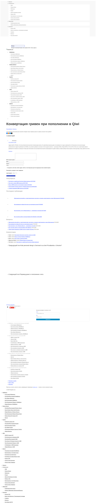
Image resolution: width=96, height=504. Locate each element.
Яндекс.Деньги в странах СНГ (16, 73)
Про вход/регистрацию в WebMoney (17, 55)
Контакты (11, 384)
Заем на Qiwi (13, 339)
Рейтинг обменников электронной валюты (18, 24)
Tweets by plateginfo (10, 304)
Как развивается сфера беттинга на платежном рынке (21, 224)
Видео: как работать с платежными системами (19, 30)
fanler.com (35, 387)
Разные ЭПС (13, 112)
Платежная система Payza (10, 454)
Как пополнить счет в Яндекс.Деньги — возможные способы (22, 225)
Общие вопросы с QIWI (15, 101)
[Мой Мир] (10, 133)
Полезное (11, 26)
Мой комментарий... (10, 159)
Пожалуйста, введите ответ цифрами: (14, 170)
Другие (11, 103)
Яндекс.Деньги (13, 7)
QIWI (12, 5)
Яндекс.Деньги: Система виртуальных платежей (19, 353)
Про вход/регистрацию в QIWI (16, 94)
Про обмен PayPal (14, 84)
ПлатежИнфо (9, 129)
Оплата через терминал (15, 19)
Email (7, 163)
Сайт (7, 165)
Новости (10, 1)
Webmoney (13, 8)
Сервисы (12, 31)
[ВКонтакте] (7, 133)
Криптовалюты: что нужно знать (16, 107)
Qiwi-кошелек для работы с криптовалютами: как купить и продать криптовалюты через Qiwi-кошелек (31, 222)
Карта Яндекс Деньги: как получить (17, 68)
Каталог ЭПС (13, 28)
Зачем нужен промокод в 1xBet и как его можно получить (21, 229)
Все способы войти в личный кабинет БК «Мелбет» (20, 227)
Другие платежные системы (16, 12)
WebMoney (11, 52)
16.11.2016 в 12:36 (12, 142)
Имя (7, 161)
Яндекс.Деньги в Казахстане (26, 240)
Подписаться (48, 319)
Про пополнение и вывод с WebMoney (18, 61)
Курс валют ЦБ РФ (14, 35)
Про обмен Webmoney (15, 57)
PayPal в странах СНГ (15, 78)
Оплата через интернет (15, 17)
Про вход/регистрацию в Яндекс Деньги (18, 66)
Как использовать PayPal (15, 82)
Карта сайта (11, 382)
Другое (12, 75)
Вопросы (12, 33)
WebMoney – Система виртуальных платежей (19, 323)
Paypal (12, 10)
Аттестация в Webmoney (16, 325)
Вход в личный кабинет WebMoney (22, 236)
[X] (11, 133)
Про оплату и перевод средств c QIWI (18, 96)
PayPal (11, 77)
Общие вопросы (14, 87)
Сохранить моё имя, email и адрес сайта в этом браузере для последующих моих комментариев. (29, 167)
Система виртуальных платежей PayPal (17, 367)
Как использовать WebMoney (16, 59)
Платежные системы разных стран (17, 110)
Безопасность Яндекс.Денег (17, 355)
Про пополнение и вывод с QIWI (17, 98)
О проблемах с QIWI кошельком (16, 100)
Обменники (11, 21)
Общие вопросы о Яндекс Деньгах (18, 360)
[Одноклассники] (8, 133)
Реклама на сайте (12, 380)
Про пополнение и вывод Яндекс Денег (18, 71)
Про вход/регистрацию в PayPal (16, 80)
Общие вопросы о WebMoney (16, 62)
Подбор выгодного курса (15, 23)
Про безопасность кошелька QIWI (18, 346)
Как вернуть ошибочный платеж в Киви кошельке (28, 242)
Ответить (10, 151)
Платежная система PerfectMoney (17, 105)
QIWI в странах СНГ (14, 91)
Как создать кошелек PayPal (21, 238)
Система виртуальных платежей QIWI (17, 335)
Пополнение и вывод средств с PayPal (19, 374)
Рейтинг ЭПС (13, 14)
